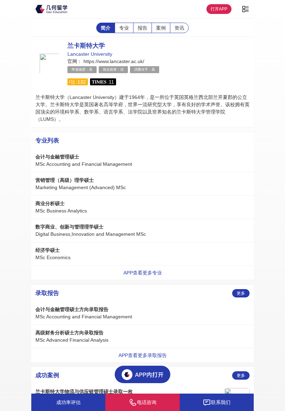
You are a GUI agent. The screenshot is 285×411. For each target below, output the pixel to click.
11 (111, 82)
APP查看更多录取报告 (143, 355)
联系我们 (220, 402)
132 (82, 82)
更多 (241, 293)
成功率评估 (68, 402)
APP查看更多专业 (142, 273)
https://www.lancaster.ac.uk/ (113, 61)
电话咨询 (146, 402)
